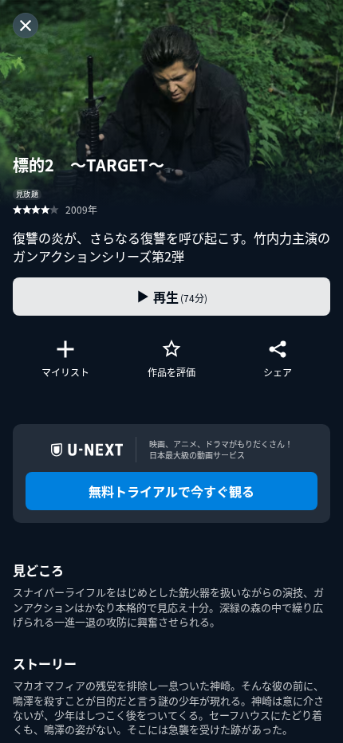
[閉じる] (25, 25)
